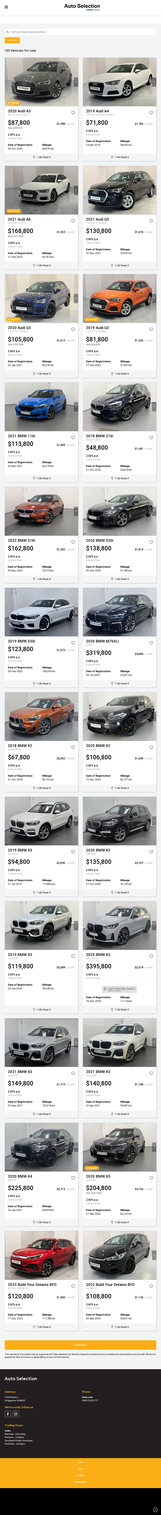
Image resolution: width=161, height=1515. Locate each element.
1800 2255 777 (90, 1400)
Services (80, 1482)
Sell (80, 1468)
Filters (14, 40)
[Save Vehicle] (73, 113)
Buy (80, 1462)
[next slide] (76, 82)
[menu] (6, 7)
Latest (80, 1475)
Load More (80, 1344)
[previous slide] (7, 82)
